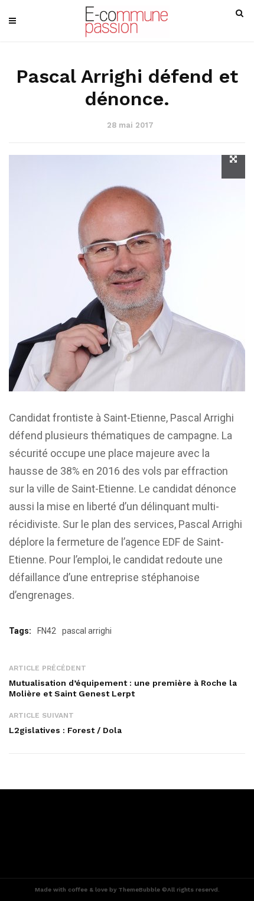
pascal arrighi (87, 631)
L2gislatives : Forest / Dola (65, 730)
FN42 (46, 631)
